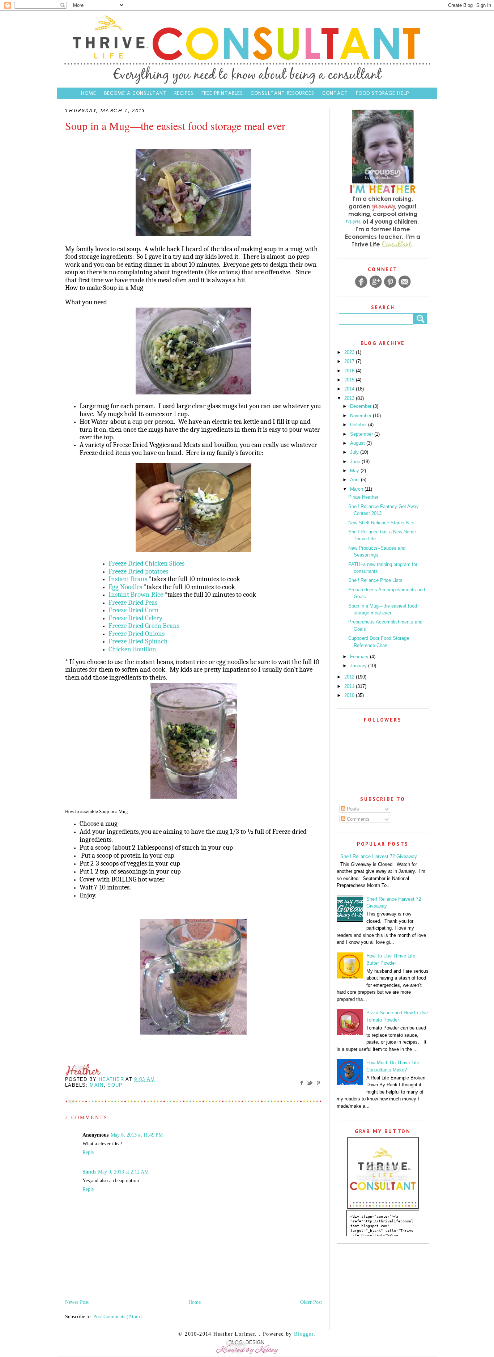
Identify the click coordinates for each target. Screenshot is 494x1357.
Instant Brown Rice (135, 595)
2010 (350, 695)
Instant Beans (127, 579)
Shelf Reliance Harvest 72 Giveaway (378, 856)
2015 (350, 379)
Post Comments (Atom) (117, 1316)
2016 (350, 370)
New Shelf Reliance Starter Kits (381, 522)
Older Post (311, 1302)
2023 (350, 352)
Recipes (183, 93)
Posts (352, 809)
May (355, 470)
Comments (357, 819)
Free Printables (222, 93)
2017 (350, 361)
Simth (89, 1172)
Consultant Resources (282, 93)
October (359, 424)
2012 (350, 677)
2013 (350, 398)
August (358, 443)
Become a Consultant (135, 93)
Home (88, 93)
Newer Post (77, 1302)
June (356, 461)
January (359, 665)
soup (115, 1085)
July (355, 452)
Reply (88, 1152)
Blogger (304, 1334)
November (361, 415)
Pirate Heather (363, 497)
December (361, 406)
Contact (336, 93)
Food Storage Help (382, 93)
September (362, 434)
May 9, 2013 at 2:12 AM (123, 1172)
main (96, 1085)
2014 (350, 389)
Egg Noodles (125, 587)
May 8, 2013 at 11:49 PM (137, 1135)
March (357, 489)
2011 (350, 686)
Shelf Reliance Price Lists (375, 580)
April (355, 479)
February (360, 656)
